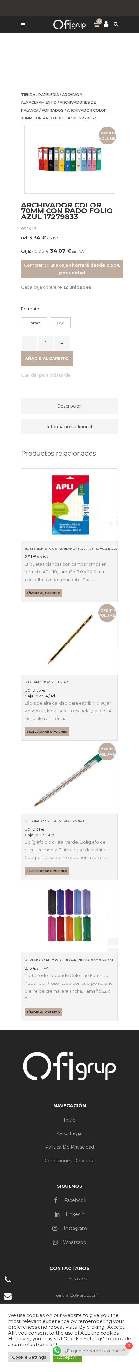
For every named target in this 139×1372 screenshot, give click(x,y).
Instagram (74, 1228)
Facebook (74, 1200)
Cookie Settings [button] (29, 1357)
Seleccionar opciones (47, 731)
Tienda (28, 94)
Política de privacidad (69, 1147)
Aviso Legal (69, 1133)
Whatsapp (74, 1242)
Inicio (70, 1120)
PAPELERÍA (48, 94)
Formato (30, 308)
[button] (46, 375)
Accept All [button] (67, 1357)
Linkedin (74, 1214)
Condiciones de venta (70, 1161)
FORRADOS (53, 110)
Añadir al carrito (47, 358)
